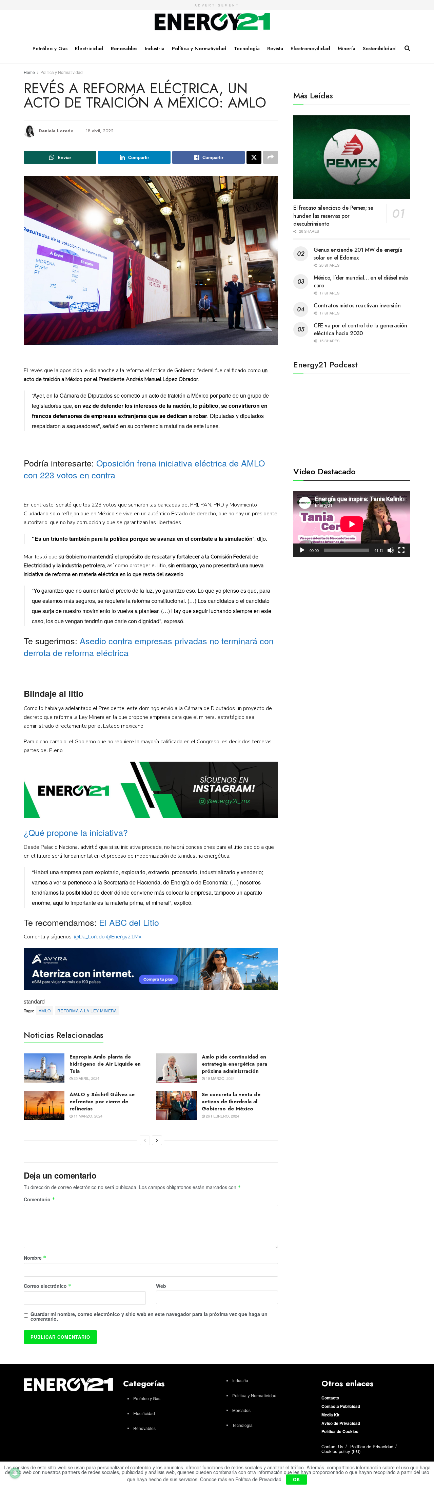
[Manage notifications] (14, 1473)
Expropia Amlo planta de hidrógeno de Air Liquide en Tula (105, 1064)
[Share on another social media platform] (270, 157)
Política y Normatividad (199, 48)
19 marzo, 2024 (220, 1078)
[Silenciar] (390, 550)
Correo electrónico (48, 1286)
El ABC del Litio (129, 922)
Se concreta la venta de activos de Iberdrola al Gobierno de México (231, 1101)
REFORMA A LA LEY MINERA (87, 1010)
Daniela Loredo (56, 131)
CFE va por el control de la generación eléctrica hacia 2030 (360, 329)
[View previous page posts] (145, 1140)
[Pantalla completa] (401, 550)
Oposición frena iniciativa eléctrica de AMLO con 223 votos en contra (144, 469)
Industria (154, 48)
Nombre (35, 1258)
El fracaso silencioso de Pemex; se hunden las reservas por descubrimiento (333, 216)
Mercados (241, 1410)
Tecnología (247, 48)
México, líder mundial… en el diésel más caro (361, 281)
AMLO (45, 1010)
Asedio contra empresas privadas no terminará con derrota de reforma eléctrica (149, 646)
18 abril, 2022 (100, 131)
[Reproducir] (302, 550)
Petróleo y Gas (50, 48)
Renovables (124, 48)
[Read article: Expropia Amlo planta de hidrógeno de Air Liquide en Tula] (44, 1068)
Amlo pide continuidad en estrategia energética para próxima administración (234, 1064)
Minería (346, 48)
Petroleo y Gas (146, 1398)
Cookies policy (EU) (340, 1451)
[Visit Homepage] (212, 22)
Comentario (39, 1199)
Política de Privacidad (371, 1446)
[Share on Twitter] (253, 157)
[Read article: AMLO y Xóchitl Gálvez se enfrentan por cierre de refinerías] (44, 1105)
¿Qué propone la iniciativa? (76, 832)
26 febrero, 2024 (222, 1116)
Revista (275, 48)
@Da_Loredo (89, 936)
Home (29, 72)
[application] (351, 524)
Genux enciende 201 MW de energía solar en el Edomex (358, 253)
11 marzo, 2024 (87, 1116)
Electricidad (89, 48)
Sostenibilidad (379, 48)
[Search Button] (407, 48)
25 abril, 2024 (86, 1078)
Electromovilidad (310, 48)
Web (161, 1285)
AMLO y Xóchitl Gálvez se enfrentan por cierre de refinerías (102, 1101)
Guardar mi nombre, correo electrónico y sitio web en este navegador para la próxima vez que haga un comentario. (149, 1316)
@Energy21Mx (123, 936)
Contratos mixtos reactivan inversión (357, 305)
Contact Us (332, 1446)
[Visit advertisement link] (151, 790)
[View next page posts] (157, 1140)
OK (296, 1479)
